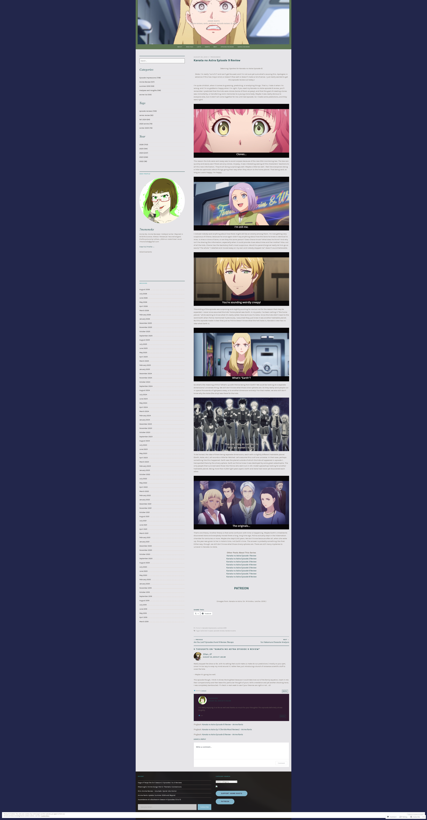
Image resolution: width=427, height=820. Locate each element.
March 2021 (143, 533)
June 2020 (143, 571)
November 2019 (145, 588)
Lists (199, 47)
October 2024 (144, 382)
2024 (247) (143, 153)
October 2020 (144, 554)
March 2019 (143, 622)
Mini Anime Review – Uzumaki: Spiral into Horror (157, 791)
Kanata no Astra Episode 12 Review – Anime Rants (222, 734)
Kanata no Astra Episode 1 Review (241, 555)
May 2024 (143, 403)
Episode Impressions (209, 628)
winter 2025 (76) (145, 128)
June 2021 (143, 525)
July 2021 (143, 521)
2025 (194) (143, 149)
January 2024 (144, 420)
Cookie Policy (45, 816)
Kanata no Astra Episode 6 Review (241, 570)
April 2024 (143, 407)
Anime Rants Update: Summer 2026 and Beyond (156, 795)
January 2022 (144, 500)
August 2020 (144, 563)
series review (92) (146, 115)
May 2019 (143, 613)
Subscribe (204, 807)
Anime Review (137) (146, 82)
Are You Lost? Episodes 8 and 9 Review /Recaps (214, 641)
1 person (203, 690)
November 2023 (145, 428)
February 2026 (145, 315)
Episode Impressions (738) (150, 78)
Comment (281, 763)
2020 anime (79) (145, 124)
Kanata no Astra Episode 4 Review (241, 564)
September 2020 (145, 559)
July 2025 (143, 344)
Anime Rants (214, 21)
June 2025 (143, 348)
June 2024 (143, 399)
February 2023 (145, 466)
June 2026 (143, 298)
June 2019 (143, 609)
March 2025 (144, 361)
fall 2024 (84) (144, 120)
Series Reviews (244, 47)
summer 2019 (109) (146, 86)
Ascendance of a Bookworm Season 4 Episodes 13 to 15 (159, 800)
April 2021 (143, 529)
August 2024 (144, 390)
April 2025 (143, 357)
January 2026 (144, 319)
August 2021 (144, 516)
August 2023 (144, 441)
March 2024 (144, 411)
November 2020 (145, 550)
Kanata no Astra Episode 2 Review (241, 558)
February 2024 (145, 416)
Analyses (189, 47)
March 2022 (144, 491)
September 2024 (145, 386)
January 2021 (144, 542)
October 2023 (144, 432)
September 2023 (145, 437)
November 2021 (145, 508)
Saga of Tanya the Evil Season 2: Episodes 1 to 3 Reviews (160, 783)
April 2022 (143, 487)
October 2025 (144, 332)
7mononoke (215, 57)
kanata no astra (230, 631)
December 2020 (145, 546)
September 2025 (145, 336)
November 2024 (145, 378)
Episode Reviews (227, 47)
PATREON (241, 588)
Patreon (225, 801)
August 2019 (144, 601)
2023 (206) (143, 157)
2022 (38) (143, 161)
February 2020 (145, 580)
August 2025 (144, 340)
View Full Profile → (146, 247)
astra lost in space (207, 631)
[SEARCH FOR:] (162, 61)
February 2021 (144, 538)
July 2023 (143, 445)
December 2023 (145, 424)
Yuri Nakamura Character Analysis (274, 641)
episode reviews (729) (148, 111)
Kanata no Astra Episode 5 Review (241, 567)
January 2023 (144, 470)
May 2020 (143, 575)
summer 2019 (221, 628)
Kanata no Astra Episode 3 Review (241, 561)
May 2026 (143, 302)
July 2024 (143, 395)
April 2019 (143, 617)
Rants (207, 47)
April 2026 (143, 306)
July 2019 (143, 605)
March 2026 (144, 311)
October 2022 (144, 474)
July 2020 (143, 567)
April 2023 (143, 458)
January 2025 (144, 369)
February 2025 (145, 365)
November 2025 (145, 327)
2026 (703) (143, 145)
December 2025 (145, 323)
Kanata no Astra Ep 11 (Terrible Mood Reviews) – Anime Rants (227, 729)
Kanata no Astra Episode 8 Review (241, 576)
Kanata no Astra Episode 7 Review (241, 573)
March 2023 (144, 462)
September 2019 (145, 596)
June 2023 (143, 449)
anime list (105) (145, 95)
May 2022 (143, 483)
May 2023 (143, 453)
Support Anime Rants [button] (231, 793)
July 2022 (143, 479)
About (179, 47)
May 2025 (143, 353)
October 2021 (144, 512)
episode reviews (219, 631)
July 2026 (143, 294)
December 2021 (145, 504)
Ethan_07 (207, 654)
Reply (285, 691)
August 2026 (144, 289)
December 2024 (145, 374)
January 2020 (144, 584)
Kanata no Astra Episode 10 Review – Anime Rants (222, 724)
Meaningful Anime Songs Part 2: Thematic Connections (160, 787)
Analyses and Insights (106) (150, 90)
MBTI (215, 47)
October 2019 (144, 592)
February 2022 (145, 495)
